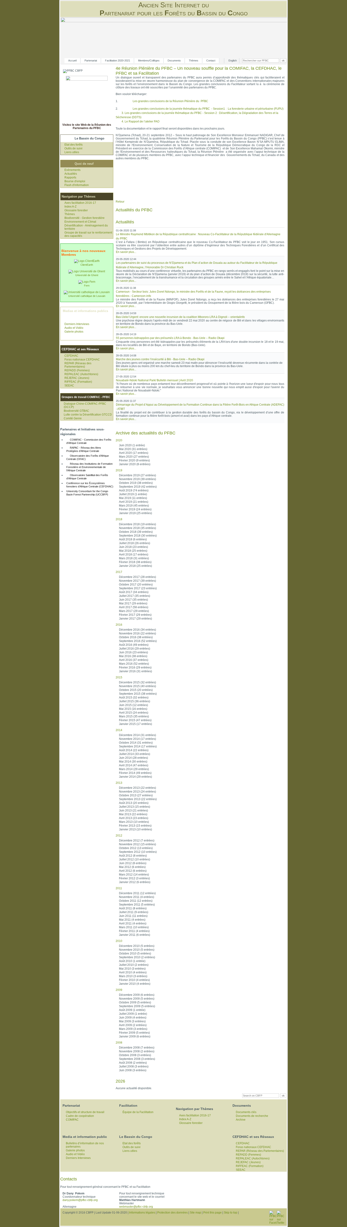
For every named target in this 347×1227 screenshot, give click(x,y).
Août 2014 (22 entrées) (133, 750)
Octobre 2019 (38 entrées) (136, 483)
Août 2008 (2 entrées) (133, 1062)
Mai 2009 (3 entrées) (132, 1021)
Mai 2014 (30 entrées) (133, 761)
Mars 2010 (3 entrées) (133, 976)
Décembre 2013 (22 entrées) (137, 787)
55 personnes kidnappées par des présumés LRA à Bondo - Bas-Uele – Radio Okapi (170, 338)
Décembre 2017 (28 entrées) (137, 577)
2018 (119, 519)
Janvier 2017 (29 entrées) (135, 618)
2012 (119, 835)
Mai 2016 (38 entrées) (133, 656)
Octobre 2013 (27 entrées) (136, 795)
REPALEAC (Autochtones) (81, 374)
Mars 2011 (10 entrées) (134, 927)
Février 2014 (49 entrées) (135, 773)
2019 (119, 470)
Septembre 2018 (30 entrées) (138, 535)
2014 (119, 730)
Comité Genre (73, 418)
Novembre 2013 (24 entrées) (137, 791)
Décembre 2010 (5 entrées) (136, 946)
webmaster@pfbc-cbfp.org (136, 1206)
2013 (119, 783)
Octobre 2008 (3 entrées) (135, 1055)
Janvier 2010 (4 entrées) (134, 983)
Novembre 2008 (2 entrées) (136, 1051)
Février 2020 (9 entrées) (134, 460)
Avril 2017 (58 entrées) (133, 607)
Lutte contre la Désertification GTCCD (88, 414)
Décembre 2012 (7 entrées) (136, 840)
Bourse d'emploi (74, 181)
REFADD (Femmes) (77, 370)
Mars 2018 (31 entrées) (134, 558)
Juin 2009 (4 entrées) (132, 1017)
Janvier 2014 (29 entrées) (135, 776)
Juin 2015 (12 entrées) (133, 705)
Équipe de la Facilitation (138, 1112)
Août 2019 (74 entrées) (133, 490)
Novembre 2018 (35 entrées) (137, 528)
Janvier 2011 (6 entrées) (134, 935)
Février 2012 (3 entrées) (134, 878)
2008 (119, 1042)
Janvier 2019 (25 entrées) (135, 513)
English (233, 60)
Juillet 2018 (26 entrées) (134, 543)
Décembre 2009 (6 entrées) (136, 995)
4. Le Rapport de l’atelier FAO (140, 121)
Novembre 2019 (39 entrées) (137, 479)
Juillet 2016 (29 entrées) (134, 648)
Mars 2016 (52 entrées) (134, 663)
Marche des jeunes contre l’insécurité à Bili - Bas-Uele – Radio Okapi (160, 359)
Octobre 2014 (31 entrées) (136, 742)
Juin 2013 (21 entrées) (133, 810)
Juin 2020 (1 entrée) (132, 445)
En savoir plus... (126, 252)
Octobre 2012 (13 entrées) (136, 848)
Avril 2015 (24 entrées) (133, 712)
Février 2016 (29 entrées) (135, 667)
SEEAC (69, 385)
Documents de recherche (252, 1116)
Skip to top (230, 1212)
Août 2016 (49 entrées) (133, 644)
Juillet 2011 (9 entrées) (133, 912)
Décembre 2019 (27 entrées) (137, 475)
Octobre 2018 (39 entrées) (136, 531)
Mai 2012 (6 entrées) (132, 867)
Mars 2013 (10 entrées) (134, 822)
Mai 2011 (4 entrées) (132, 919)
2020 (119, 440)
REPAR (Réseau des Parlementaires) (77, 365)
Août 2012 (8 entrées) (133, 855)
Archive (240, 1119)
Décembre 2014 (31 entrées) (137, 735)
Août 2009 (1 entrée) (132, 1010)
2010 (119, 941)
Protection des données (172, 1212)
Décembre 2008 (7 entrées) (136, 1047)
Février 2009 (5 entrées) (134, 1032)
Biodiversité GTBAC (76, 410)
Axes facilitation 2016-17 (80, 202)
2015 (119, 677)
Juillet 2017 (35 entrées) (134, 596)
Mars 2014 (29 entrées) (134, 769)
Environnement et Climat (80, 221)
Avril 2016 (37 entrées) (133, 660)
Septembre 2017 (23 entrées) (138, 588)
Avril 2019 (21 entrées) (133, 501)
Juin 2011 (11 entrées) (133, 916)
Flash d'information (76, 185)
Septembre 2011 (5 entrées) (137, 904)
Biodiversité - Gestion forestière (84, 218)
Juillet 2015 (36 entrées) (134, 701)
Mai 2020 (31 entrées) (133, 449)
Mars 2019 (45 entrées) (134, 505)
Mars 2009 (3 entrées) (133, 1029)
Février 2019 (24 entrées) (135, 509)
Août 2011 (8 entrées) (133, 908)
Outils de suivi (73, 148)
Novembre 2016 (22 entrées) (137, 633)
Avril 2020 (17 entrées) (133, 453)
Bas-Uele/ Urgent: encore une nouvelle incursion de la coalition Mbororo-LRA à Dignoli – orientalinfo (180, 317)
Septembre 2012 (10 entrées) (138, 852)
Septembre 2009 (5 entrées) (137, 1006)
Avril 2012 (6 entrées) (133, 870)
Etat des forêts (73, 144)
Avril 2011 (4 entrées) (132, 923)
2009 (119, 990)
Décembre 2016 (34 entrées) (137, 629)
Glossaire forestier (76, 210)
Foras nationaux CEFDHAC (82, 359)
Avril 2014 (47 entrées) (133, 765)
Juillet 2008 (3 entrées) (133, 1066)
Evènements (72, 170)
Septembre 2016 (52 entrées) (138, 641)
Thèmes (193, 60)
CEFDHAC (71, 355)
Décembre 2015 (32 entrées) (137, 682)
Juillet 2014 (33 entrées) (134, 754)
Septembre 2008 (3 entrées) (137, 1059)
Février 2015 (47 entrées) (135, 720)
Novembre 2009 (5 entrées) (136, 998)
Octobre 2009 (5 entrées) (135, 1002)
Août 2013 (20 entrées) (133, 803)
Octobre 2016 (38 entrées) (136, 637)
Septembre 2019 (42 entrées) (138, 486)
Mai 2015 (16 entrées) (133, 709)
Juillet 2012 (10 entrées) (134, 859)
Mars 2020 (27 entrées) (134, 456)
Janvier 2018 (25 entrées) (135, 566)
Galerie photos (73, 331)
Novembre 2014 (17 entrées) (137, 739)
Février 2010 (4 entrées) (134, 980)
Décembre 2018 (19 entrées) (137, 524)
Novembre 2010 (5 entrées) (136, 949)
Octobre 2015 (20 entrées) (136, 690)
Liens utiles (71, 152)
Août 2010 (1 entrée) (132, 961)
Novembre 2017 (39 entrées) (137, 580)
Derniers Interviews (76, 324)
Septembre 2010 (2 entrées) (137, 957)
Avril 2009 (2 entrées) (133, 1025)
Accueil (72, 60)
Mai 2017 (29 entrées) (133, 603)
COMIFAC (72, 1119)
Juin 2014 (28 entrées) (133, 757)
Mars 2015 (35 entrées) (134, 716)
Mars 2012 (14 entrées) (134, 874)
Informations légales (142, 1212)
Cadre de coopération (80, 1116)
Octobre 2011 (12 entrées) (135, 900)
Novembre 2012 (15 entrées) (137, 844)
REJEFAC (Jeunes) (76, 378)
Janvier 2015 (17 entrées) (135, 724)
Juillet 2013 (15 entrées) (134, 806)
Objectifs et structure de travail (85, 1112)
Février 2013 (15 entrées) (135, 825)
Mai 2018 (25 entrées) (133, 550)
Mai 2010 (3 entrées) (132, 968)
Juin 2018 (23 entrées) (133, 547)
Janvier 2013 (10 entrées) (135, 829)
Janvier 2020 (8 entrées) (134, 464)
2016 (119, 624)
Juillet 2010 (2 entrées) (133, 965)
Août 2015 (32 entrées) (133, 697)
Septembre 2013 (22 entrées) (138, 799)
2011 (119, 888)
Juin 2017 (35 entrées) (133, 599)
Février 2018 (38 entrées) (135, 562)
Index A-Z (70, 206)
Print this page (212, 1212)
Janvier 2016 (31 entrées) (135, 671)
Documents (174, 60)
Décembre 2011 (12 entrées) (137, 893)
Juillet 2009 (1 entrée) (133, 1013)
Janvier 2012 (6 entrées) (134, 882)
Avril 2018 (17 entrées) (133, 554)
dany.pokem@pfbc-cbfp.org (80, 1200)
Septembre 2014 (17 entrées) (138, 746)
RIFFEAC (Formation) (78, 381)
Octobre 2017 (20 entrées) (136, 584)
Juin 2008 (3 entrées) (132, 1070)
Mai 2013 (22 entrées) (133, 814)
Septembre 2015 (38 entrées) (138, 693)
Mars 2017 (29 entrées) (134, 611)
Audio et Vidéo (73, 328)
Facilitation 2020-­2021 (117, 60)
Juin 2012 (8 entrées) (132, 863)
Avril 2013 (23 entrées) (133, 818)
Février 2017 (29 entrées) (135, 614)
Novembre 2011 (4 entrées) (136, 897)
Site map (195, 1212)
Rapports (70, 177)
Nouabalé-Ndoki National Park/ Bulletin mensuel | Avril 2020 (154, 380)
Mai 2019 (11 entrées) (133, 498)
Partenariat (91, 60)
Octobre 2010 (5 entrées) (135, 953)
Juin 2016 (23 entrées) (133, 652)
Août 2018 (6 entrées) (133, 539)
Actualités (70, 173)
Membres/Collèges (149, 60)
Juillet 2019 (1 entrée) (133, 494)
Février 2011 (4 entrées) (134, 931)
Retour (120, 201)
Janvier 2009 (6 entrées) (134, 1036)
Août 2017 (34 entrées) (133, 592)
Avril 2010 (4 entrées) (133, 972)
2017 (119, 572)
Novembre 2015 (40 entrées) (137, 686)
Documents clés (246, 1112)
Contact (210, 60)
